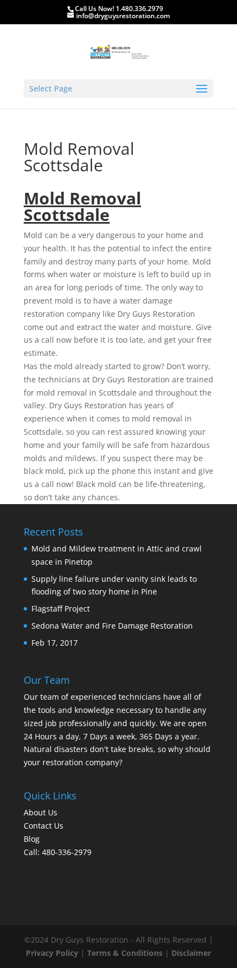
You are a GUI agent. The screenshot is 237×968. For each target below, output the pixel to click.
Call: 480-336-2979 (57, 852)
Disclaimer (191, 953)
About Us (40, 812)
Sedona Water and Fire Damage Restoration (112, 625)
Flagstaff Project (60, 608)
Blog (32, 839)
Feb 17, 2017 (54, 642)
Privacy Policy (52, 953)
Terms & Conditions (125, 953)
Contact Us (43, 825)
